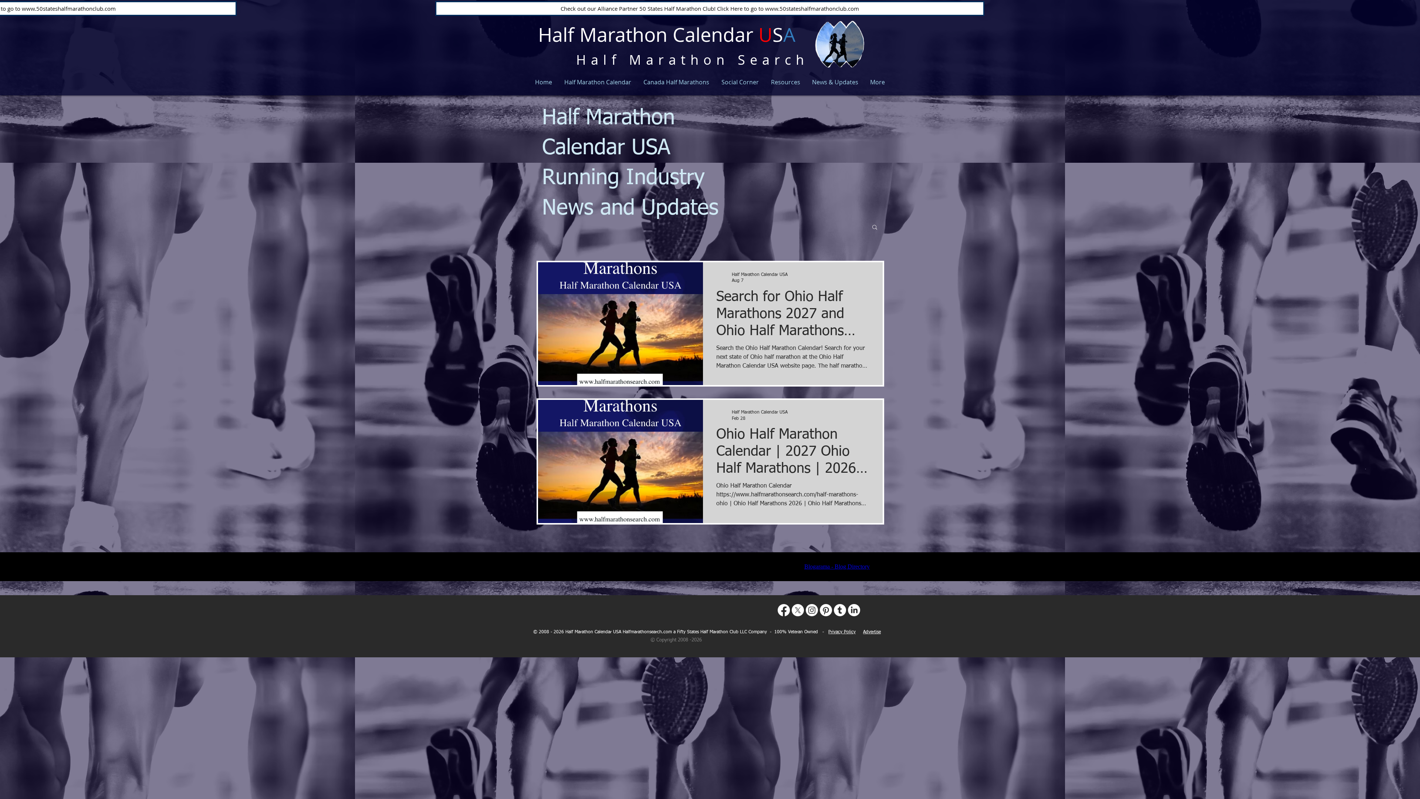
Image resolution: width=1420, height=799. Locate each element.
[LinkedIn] (854, 610)
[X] (798, 610)
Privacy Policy (842, 632)
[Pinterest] (826, 610)
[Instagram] (812, 610)
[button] (874, 228)
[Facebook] (784, 610)
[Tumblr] (840, 610)
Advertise (872, 632)
